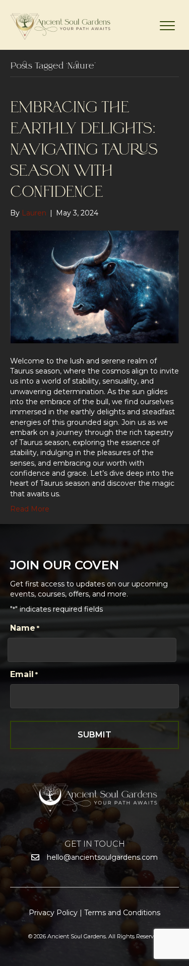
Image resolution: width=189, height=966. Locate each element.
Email (24, 674)
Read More (29, 508)
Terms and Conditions (122, 912)
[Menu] (167, 26)
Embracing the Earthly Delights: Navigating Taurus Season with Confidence (84, 150)
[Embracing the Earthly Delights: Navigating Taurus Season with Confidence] (94, 286)
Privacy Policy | (56, 912)
